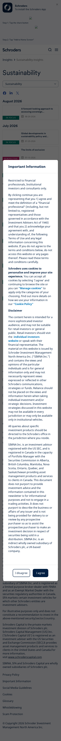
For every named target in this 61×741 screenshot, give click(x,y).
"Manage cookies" (30, 288)
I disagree (21, 573)
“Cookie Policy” (23, 304)
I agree (40, 573)
